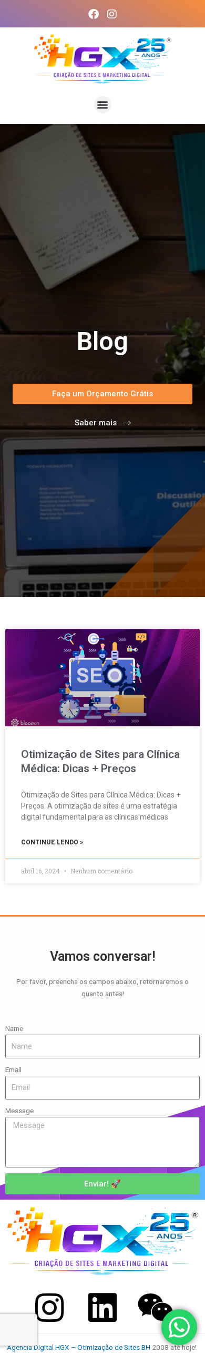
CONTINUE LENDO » (52, 842)
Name (14, 1028)
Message (19, 1110)
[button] (102, 104)
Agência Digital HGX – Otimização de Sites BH (78, 1347)
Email (13, 1069)
